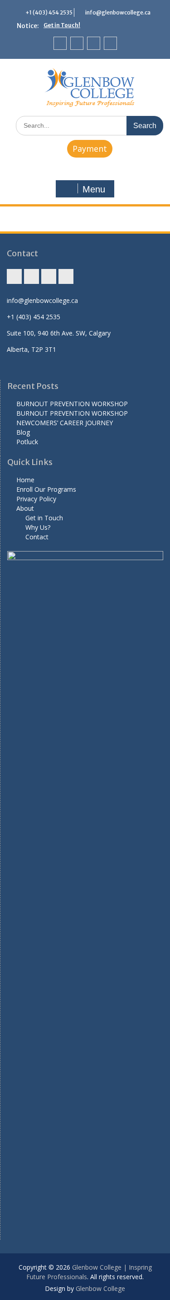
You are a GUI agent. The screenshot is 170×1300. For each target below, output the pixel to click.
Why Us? (37, 527)
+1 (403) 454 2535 (49, 12)
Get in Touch (44, 517)
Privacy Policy (36, 498)
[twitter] (93, 43)
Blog (23, 432)
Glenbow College (100, 1288)
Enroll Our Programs (46, 489)
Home (25, 479)
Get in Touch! (62, 25)
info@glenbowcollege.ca (118, 12)
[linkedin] (110, 43)
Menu (94, 189)
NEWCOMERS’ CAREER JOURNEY (64, 422)
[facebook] (76, 43)
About (25, 508)
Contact (37, 536)
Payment (90, 148)
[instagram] (60, 43)
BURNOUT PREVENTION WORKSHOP (72, 403)
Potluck (27, 441)
